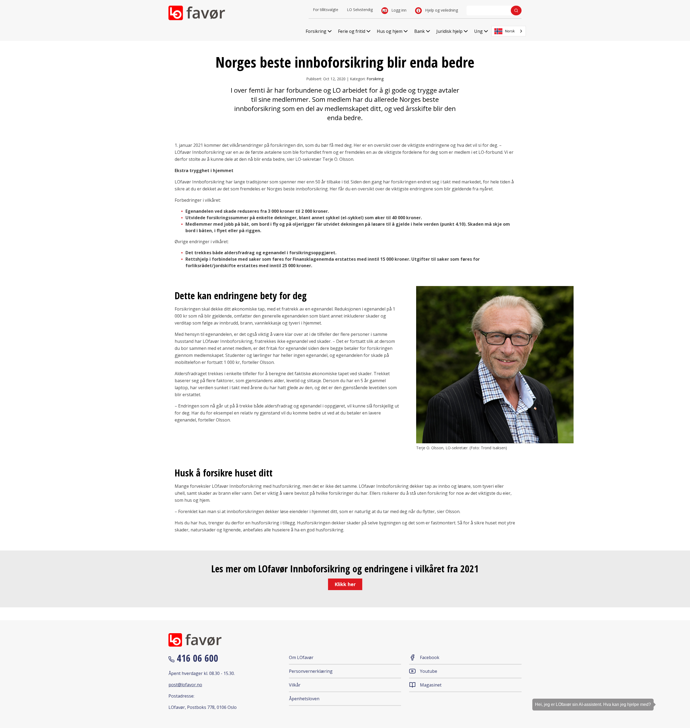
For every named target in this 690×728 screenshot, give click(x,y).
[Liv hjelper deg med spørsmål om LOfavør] (678, 694)
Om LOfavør (301, 657)
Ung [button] (478, 31)
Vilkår (295, 685)
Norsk (510, 31)
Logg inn (398, 10)
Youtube (428, 671)
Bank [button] (419, 31)
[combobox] (508, 31)
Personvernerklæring (311, 671)
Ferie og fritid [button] (351, 31)
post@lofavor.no (185, 685)
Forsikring (375, 78)
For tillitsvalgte (325, 9)
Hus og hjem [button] (389, 31)
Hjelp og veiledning (441, 10)
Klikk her (345, 584)
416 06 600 (196, 658)
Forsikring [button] (316, 31)
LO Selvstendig (360, 9)
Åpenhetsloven (304, 699)
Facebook (429, 657)
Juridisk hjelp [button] (449, 31)
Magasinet (430, 685)
